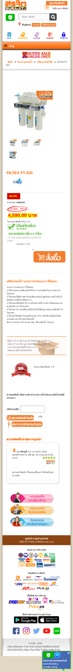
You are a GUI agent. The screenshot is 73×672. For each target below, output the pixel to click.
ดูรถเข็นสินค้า (57, 3)
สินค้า (10, 62)
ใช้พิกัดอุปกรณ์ (48, 25)
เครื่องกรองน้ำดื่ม (45, 62)
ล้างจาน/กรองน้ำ (25, 62)
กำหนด (36, 25)
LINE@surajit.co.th (45, 541)
